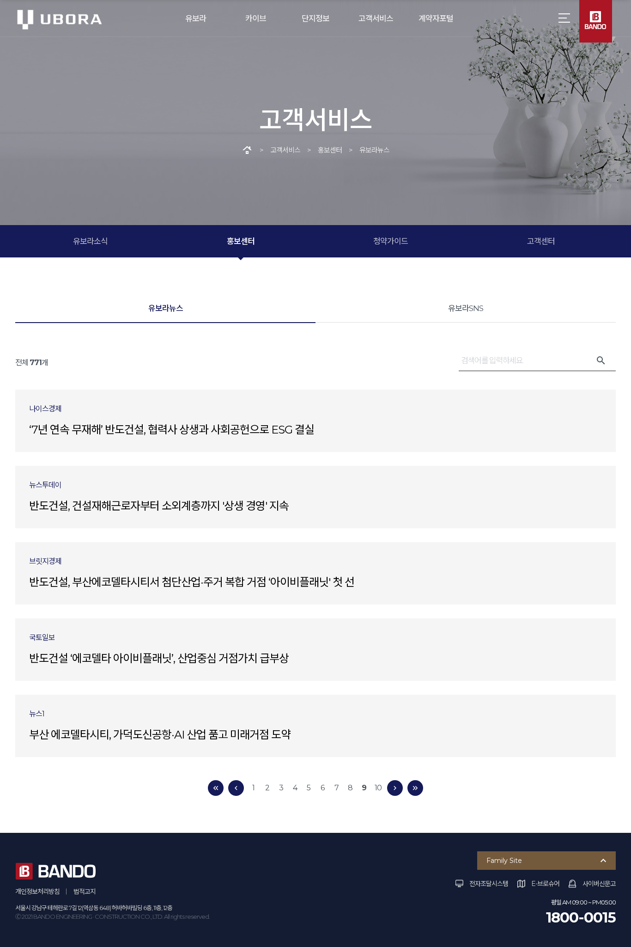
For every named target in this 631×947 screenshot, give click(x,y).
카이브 (255, 18)
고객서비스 (375, 18)
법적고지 (84, 891)
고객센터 (541, 241)
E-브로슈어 (545, 884)
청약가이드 (390, 241)
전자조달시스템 (488, 884)
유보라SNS (465, 308)
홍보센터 (241, 241)
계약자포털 (436, 18)
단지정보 (315, 18)
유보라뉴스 (165, 308)
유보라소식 (90, 241)
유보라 (195, 18)
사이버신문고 (599, 884)
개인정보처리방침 (37, 891)
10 (378, 787)
